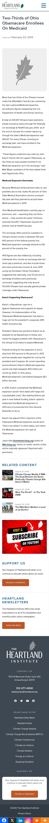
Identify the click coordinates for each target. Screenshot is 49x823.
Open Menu (43, 5)
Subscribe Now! (13, 625)
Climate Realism (24, 751)
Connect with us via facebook (15, 701)
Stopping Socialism (25, 762)
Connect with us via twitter (21, 701)
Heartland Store (24, 723)
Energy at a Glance (24, 756)
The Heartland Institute (13, 5)
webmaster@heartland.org (24, 692)
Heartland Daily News (24, 718)
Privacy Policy (24, 814)
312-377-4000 (24, 688)
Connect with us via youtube (27, 701)
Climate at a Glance (24, 745)
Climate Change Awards (24, 729)
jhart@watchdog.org (23, 441)
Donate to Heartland (15, 583)
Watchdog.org (9, 445)
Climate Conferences (24, 740)
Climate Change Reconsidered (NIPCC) (24, 734)
